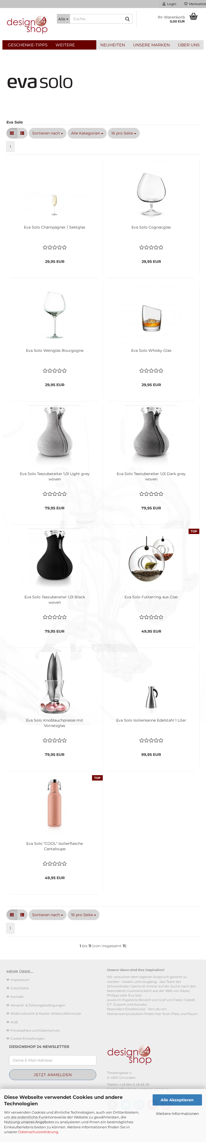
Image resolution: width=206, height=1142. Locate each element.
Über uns (189, 44)
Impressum (19, 980)
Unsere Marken (151, 44)
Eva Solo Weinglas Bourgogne (54, 350)
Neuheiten (112, 44)
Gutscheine (19, 988)
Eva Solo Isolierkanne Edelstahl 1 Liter (151, 720)
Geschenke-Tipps (27, 44)
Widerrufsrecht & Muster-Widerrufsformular (45, 1014)
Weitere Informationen (177, 1113)
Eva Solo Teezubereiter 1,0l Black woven (54, 600)
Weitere (65, 44)
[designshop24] (27, 24)
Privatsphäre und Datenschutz (35, 1030)
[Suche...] (127, 19)
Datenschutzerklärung (38, 1132)
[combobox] (48, 133)
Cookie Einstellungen (27, 1038)
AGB (14, 1022)
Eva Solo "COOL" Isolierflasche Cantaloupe (54, 846)
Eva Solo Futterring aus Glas (151, 597)
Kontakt (17, 997)
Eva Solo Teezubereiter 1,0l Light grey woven (55, 476)
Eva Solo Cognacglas (151, 227)
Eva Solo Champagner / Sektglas (54, 227)
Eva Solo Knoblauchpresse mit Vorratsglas (54, 723)
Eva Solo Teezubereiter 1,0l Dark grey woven (151, 476)
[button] (11, 133)
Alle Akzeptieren (177, 1100)
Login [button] (170, 4)
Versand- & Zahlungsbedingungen (37, 1005)
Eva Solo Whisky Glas (151, 350)
